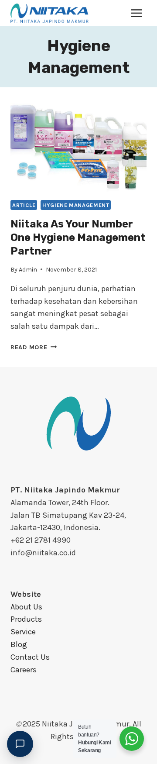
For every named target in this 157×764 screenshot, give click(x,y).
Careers (23, 670)
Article (23, 205)
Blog (18, 644)
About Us (26, 607)
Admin (28, 269)
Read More (33, 347)
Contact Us (30, 657)
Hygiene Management (75, 205)
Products (26, 619)
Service (23, 632)
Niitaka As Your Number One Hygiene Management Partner (78, 237)
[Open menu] (136, 13)
